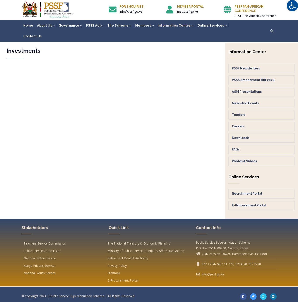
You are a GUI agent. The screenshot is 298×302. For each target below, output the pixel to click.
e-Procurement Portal (249, 205)
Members (143, 25)
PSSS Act (93, 25)
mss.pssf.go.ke (187, 11)
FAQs (235, 149)
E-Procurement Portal (123, 280)
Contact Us (32, 36)
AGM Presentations (247, 91)
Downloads (240, 138)
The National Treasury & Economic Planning (139, 243)
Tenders (238, 114)
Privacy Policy (117, 265)
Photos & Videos (244, 161)
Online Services (210, 25)
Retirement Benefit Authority (128, 258)
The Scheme (118, 25)
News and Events (245, 103)
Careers (238, 126)
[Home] (47, 10)
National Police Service (40, 258)
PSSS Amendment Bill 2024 (253, 80)
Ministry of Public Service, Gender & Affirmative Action (146, 251)
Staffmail (114, 273)
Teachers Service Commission (45, 243)
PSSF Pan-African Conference (255, 16)
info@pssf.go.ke (131, 11)
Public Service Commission (42, 251)
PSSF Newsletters (246, 68)
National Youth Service (40, 273)
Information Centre (174, 25)
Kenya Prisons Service (39, 265)
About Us (44, 25)
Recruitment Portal (247, 193)
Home (28, 25)
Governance (69, 25)
